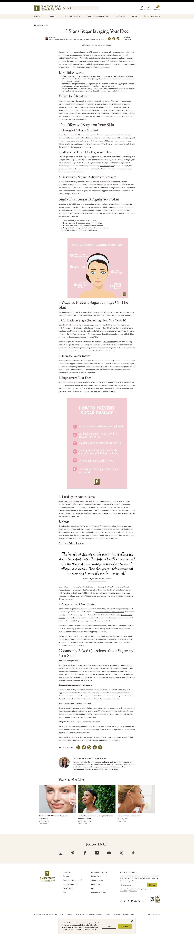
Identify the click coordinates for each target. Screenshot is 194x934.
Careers (66, 876)
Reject (109, 926)
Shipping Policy (97, 880)
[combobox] (80, 8)
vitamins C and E (81, 513)
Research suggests (107, 166)
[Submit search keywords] (64, 8)
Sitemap (70, 914)
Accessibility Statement (112, 914)
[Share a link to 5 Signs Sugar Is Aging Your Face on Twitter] (109, 38)
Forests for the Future (71, 880)
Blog (35, 25)
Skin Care (40, 25)
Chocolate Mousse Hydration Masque (109, 612)
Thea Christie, (90, 39)
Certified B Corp (69, 884)
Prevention (67, 328)
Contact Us (95, 884)
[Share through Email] (100, 747)
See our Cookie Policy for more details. (82, 929)
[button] (149, 8)
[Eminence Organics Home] (47, 8)
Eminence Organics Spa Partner (84, 740)
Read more (114, 769)
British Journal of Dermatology (83, 204)
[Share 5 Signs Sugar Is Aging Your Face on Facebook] (113, 38)
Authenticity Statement (94, 914)
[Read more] (57, 799)
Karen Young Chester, (57, 39)
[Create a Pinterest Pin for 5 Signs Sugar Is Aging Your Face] (117, 38)
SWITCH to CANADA (154, 914)
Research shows (109, 342)
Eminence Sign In (128, 914)
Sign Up (152, 885)
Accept (125, 926)
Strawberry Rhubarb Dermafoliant (74, 636)
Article (46, 25)
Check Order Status (98, 892)
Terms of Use (79, 914)
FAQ (92, 888)
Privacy (62, 914)
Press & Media (68, 888)
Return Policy (96, 876)
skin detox (64, 587)
